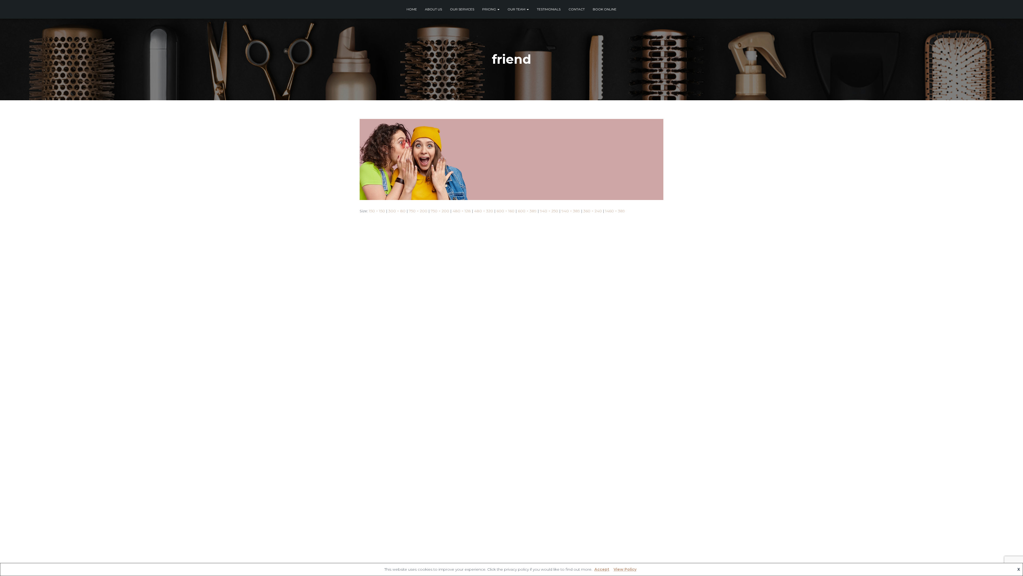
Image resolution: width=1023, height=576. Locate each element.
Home (412, 9)
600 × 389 (527, 211)
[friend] (511, 159)
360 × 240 (592, 211)
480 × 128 (462, 211)
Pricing (489, 9)
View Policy (625, 569)
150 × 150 (377, 211)
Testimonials (549, 9)
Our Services (462, 9)
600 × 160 (505, 211)
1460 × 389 (615, 211)
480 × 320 (483, 211)
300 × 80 (396, 211)
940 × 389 (571, 211)
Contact (577, 9)
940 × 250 (549, 211)
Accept (601, 569)
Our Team (517, 9)
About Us (433, 9)
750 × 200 (418, 211)
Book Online (604, 9)
